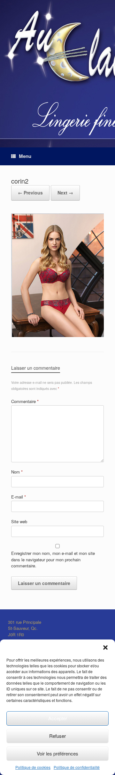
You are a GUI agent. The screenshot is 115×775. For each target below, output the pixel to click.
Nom (17, 472)
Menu (25, 156)
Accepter (57, 718)
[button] (105, 647)
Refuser (57, 735)
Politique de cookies (32, 767)
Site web (19, 521)
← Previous (30, 192)
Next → (65, 192)
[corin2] (57, 335)
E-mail (18, 497)
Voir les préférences (57, 753)
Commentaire (25, 401)
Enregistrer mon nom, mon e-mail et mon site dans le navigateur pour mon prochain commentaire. (53, 559)
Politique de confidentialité (77, 767)
